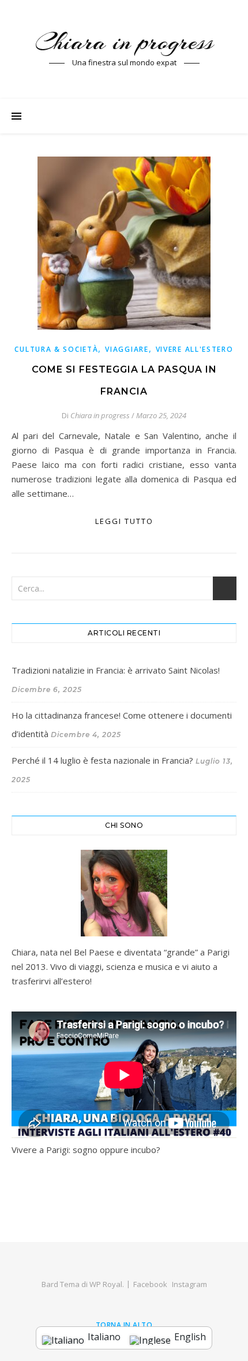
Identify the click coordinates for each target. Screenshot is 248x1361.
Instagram (189, 1284)
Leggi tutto (124, 521)
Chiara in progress (124, 42)
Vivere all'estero (195, 349)
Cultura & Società (56, 349)
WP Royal (105, 1284)
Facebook (150, 1284)
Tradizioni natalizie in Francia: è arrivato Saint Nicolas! (116, 670)
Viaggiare (126, 349)
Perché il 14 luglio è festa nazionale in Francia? (102, 760)
